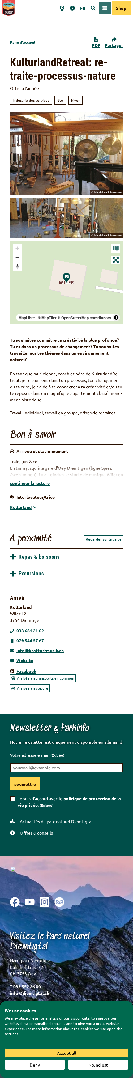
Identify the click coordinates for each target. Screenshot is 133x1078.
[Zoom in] (17, 248)
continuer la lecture (30, 483)
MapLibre (27, 317)
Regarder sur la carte (104, 539)
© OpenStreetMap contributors (84, 317)
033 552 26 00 (26, 986)
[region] (66, 282)
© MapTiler (47, 317)
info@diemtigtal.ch (29, 993)
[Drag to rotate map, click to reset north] (17, 266)
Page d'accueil (22, 42)
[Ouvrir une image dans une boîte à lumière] (42, 877)
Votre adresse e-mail (37, 755)
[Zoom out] (17, 257)
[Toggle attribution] (116, 317)
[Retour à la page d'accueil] (8, 8)
